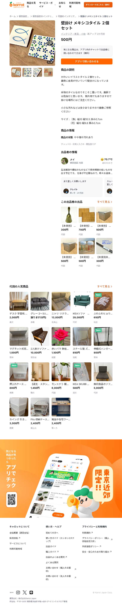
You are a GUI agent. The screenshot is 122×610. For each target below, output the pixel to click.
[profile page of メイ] (64, 161)
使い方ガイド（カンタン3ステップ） (60, 539)
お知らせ (62, 4)
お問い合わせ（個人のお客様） (58, 569)
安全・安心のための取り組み (95, 551)
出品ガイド (51, 546)
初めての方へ (52, 532)
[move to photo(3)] (37, 72)
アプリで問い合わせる (87, 61)
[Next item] (50, 43)
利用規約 (86, 532)
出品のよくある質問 (55, 557)
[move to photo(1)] (16, 72)
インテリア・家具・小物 (73, 34)
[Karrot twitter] (25, 592)
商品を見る (31, 4)
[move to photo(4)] (48, 72)
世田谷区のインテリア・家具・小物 (44, 16)
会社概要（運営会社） (20, 532)
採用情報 (14, 538)
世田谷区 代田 (76, 163)
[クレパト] (66, 191)
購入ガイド (51, 551)
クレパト (74, 189)
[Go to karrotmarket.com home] (17, 5)
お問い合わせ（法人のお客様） (58, 577)
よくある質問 (52, 562)
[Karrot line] (31, 592)
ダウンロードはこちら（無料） (98, 5)
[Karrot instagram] (18, 592)
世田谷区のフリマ (24, 16)
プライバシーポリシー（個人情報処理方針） (95, 539)
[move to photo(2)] (27, 72)
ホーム (13, 16)
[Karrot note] (12, 592)
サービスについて (18, 543)
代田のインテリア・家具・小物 (67, 16)
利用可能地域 (74, 4)
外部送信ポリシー (90, 546)
